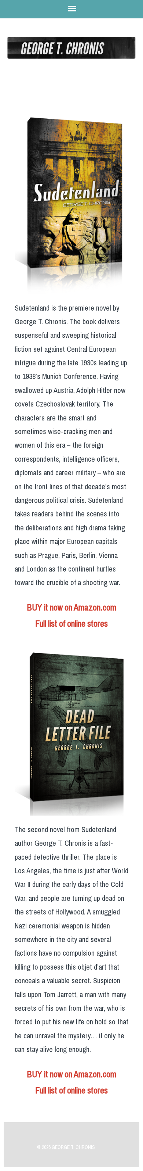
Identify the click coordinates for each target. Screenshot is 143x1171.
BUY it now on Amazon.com (71, 607)
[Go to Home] (71, 54)
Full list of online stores (71, 624)
